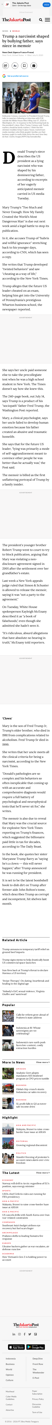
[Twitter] (29, 1334)
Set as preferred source (18, 76)
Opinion (10, 1375)
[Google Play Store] (35, 1347)
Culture (9, 1380)
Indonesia (11, 1358)
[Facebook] (24, 1334)
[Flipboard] (35, 1334)
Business (10, 1364)
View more (42, 1062)
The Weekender (38, 1371)
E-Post (36, 1378)
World (16, 31)
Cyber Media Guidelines (11, 1397)
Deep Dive (38, 1358)
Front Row (38, 1364)
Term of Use (37, 1412)
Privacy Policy (38, 1399)
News (5, 31)
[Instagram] (19, 1334)
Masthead (10, 1391)
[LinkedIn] (14, 1334)
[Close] (2, 4)
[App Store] (16, 1347)
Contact (9, 1404)
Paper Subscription (37, 1392)
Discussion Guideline (36, 1405)
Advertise (10, 1410)
